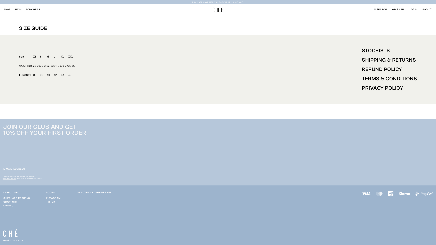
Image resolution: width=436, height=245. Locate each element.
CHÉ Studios (11, 241)
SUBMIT (336, 218)
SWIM (17, 9)
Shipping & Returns (389, 60)
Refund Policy (382, 69)
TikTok (50, 202)
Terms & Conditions (389, 79)
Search (382, 9)
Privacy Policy (382, 88)
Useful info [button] (11, 192)
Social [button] (51, 192)
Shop (7, 9)
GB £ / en (398, 9)
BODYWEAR (33, 9)
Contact (9, 205)
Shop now (238, 2)
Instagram (53, 198)
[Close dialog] (427, 139)
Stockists (376, 51)
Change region (100, 192)
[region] (16, 202)
